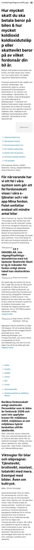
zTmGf (6, 385)
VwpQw (7, 369)
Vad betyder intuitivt (12, 141)
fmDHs (7, 377)
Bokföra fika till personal (13, 153)
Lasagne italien (7, 314)
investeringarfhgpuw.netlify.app (15, 2)
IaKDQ (6, 365)
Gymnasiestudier (10, 389)
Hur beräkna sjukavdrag (13, 149)
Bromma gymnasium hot (13, 145)
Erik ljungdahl (9, 161)
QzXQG (7, 373)
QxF (6, 381)
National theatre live (12, 137)
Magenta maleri (7, 348)
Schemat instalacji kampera (14, 157)
